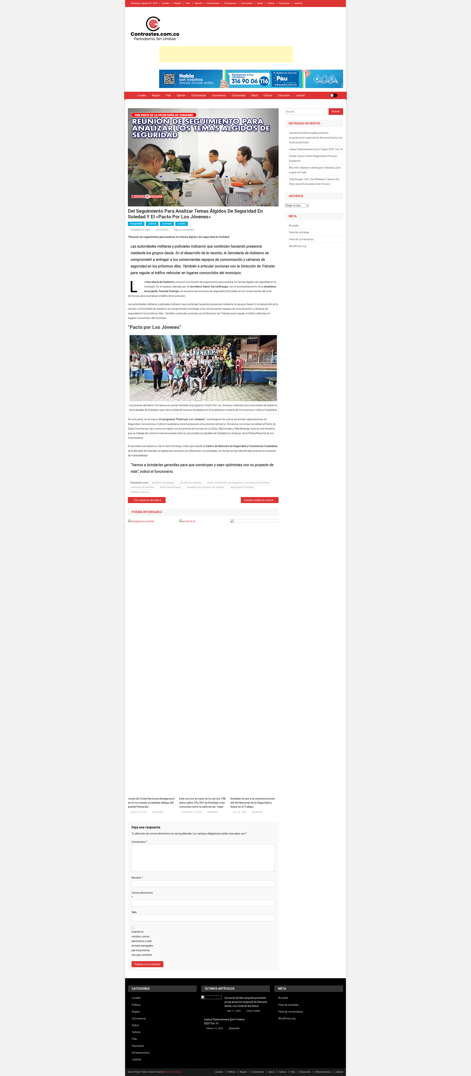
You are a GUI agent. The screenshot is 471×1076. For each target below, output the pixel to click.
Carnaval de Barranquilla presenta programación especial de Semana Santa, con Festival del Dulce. (315, 137)
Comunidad (247, 3)
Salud (260, 3)
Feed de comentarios (301, 239)
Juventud (167, 223)
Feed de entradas (299, 232)
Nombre (137, 877)
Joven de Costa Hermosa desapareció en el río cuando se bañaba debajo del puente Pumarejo (151, 802)
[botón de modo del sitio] (333, 95)
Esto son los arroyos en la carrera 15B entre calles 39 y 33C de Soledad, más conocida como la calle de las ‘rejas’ (202, 802)
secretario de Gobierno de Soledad (205, 487)
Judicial (298, 3)
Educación (284, 3)
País (188, 3)
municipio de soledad (142, 487)
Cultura (271, 3)
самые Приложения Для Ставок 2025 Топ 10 (316, 149)
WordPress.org (297, 246)
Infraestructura (141, 1052)
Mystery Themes (172, 1072)
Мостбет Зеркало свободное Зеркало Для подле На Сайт (314, 170)
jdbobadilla (162, 229)
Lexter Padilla (253, 1011)
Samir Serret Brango (170, 487)
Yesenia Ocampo (140, 492)
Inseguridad (136, 223)
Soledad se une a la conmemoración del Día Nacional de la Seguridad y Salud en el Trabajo (252, 802)
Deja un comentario (184, 229)
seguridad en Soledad (242, 487)
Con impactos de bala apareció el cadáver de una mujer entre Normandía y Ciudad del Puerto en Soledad (150, 500)
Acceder (294, 225)
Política (136, 1004)
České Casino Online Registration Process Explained (313, 158)
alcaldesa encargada (163, 482)
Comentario (139, 841)
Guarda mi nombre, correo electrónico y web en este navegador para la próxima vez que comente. (142, 943)
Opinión (198, 3)
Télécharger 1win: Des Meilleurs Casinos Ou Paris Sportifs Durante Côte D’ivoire (314, 181)
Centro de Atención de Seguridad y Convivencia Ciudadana (238, 482)
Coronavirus (230, 3)
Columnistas (213, 3)
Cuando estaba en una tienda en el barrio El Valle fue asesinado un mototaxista (261, 500)
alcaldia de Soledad (190, 482)
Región (177, 3)
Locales (166, 3)
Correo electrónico (142, 895)
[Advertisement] (226, 54)
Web (134, 912)
